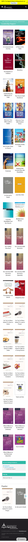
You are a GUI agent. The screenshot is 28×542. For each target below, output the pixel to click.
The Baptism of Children (8, 72)
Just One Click (20, 195)
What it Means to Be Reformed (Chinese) (8, 427)
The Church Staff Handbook (20, 97)
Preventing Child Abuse (8, 296)
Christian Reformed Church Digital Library (14, 526)
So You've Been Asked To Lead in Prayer (20, 322)
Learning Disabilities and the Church (8, 221)
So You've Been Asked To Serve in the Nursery (19, 374)
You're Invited (20, 446)
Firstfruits (8, 171)
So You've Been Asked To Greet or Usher (8, 322)
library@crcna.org (22, 531)
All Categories (6, 466)
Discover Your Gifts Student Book (20, 122)
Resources (7, 21)
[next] (25, 496)
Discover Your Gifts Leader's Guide (8, 121)
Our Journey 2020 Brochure (20, 247)
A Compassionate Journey (8, 48)
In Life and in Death (8, 196)
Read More (14, 3)
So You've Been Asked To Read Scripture (8, 374)
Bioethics (20, 70)
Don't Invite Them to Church (8, 147)
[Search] (26, 7)
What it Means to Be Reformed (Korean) (20, 427)
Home (3, 21)
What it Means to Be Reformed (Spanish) (8, 454)
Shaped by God (19, 297)
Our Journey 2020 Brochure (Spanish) (20, 273)
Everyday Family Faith (20, 145)
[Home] (8, 7)
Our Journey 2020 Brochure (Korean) (8, 273)
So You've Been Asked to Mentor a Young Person (20, 348)
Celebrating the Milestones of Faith (8, 95)
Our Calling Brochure (8, 247)
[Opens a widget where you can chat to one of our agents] (21, 539)
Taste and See (20, 397)
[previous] (2, 496)
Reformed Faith (10, 478)
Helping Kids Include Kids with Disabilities (20, 170)
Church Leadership (13, 21)
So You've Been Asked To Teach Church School (8, 401)
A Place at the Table (20, 48)
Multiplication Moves (20, 219)
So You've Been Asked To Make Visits (8, 348)
